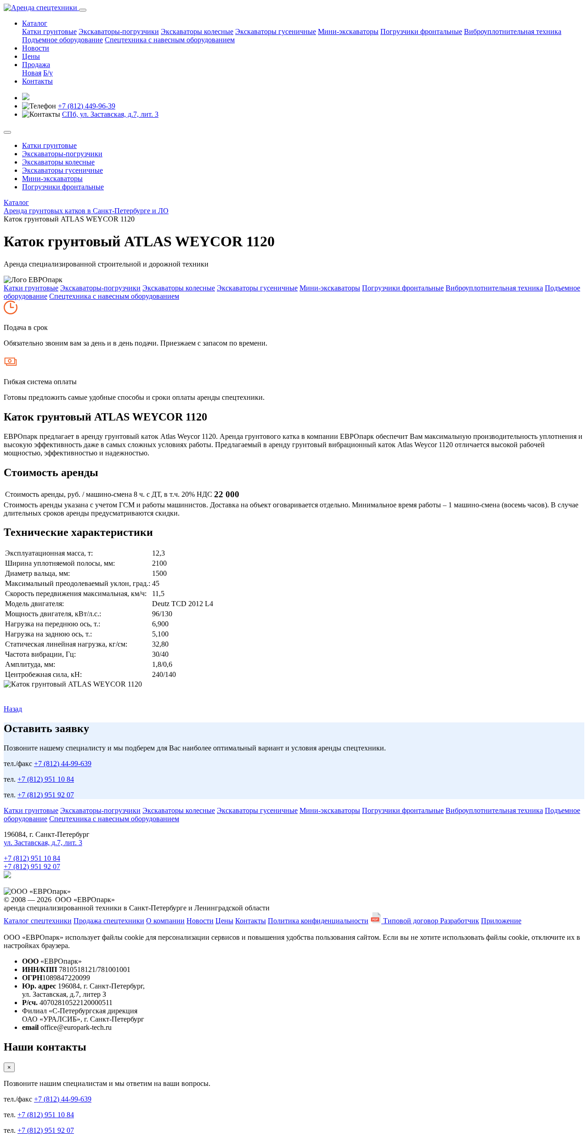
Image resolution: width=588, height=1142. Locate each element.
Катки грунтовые (49, 31)
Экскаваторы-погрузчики (119, 31)
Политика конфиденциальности (318, 921)
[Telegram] (7, 876)
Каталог (34, 23)
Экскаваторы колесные (197, 31)
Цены (31, 56)
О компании (165, 921)
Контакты (37, 81)
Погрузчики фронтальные (421, 31)
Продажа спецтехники (109, 921)
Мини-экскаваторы (348, 31)
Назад (13, 709)
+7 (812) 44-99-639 (62, 763)
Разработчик (459, 921)
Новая (31, 73)
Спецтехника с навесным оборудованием (170, 40)
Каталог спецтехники (38, 921)
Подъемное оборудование (62, 40)
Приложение (501, 921)
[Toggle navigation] (82, 10)
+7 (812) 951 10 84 (45, 779)
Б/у (48, 73)
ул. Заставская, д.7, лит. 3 (43, 843)
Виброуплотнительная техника (512, 31)
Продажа (36, 64)
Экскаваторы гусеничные (275, 31)
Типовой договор (410, 921)
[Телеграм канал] (25, 98)
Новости (35, 48)
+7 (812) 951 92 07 (45, 795)
